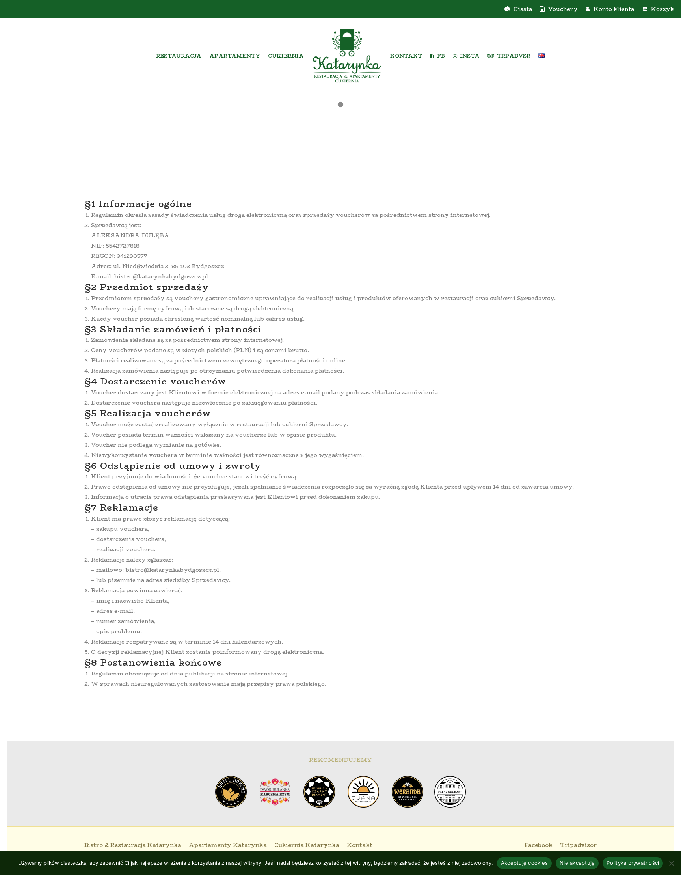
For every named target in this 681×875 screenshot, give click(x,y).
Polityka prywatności (633, 863)
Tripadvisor (578, 845)
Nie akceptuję (577, 863)
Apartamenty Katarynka (228, 845)
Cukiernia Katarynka (306, 845)
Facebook (539, 845)
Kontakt (359, 845)
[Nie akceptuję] (671, 863)
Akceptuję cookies (524, 863)
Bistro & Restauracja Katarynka (132, 845)
